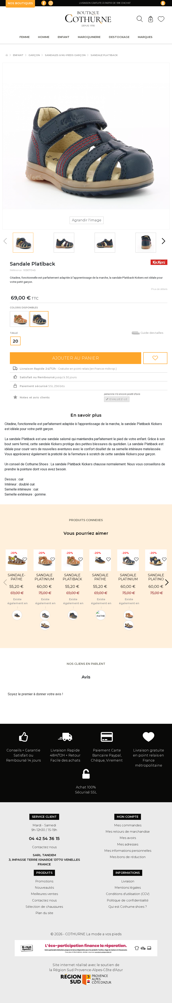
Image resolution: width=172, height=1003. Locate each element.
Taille (14, 333)
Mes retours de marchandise (128, 831)
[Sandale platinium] (45, 625)
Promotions (44, 881)
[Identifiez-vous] (159, 3)
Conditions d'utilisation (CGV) (128, 894)
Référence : (16, 270)
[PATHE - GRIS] (101, 615)
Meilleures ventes (44, 894)
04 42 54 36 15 (44, 838)
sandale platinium (44, 577)
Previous (5, 241)
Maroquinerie (89, 37)
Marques (145, 37)
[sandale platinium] (129, 615)
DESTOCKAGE (119, 37)
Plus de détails (159, 289)
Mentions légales (128, 888)
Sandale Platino (156, 577)
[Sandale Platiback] (23, 242)
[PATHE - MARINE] (17, 615)
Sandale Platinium (128, 577)
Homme (43, 37)
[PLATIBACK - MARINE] (73, 615)
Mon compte (127, 817)
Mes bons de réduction (128, 857)
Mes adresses (127, 844)
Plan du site (44, 913)
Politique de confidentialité (128, 900)
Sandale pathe (100, 577)
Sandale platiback (72, 577)
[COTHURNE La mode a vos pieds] (88, 19)
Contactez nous (44, 847)
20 (15, 341)
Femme (25, 37)
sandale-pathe (16, 577)
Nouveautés (44, 888)
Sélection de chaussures (44, 907)
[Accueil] (9, 55)
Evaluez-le (118, 399)
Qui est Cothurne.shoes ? (127, 907)
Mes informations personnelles (127, 851)
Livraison (127, 881)
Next (163, 241)
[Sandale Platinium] (45, 615)
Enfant (63, 37)
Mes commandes (127, 825)
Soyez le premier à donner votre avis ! (35, 694)
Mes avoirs (128, 838)
